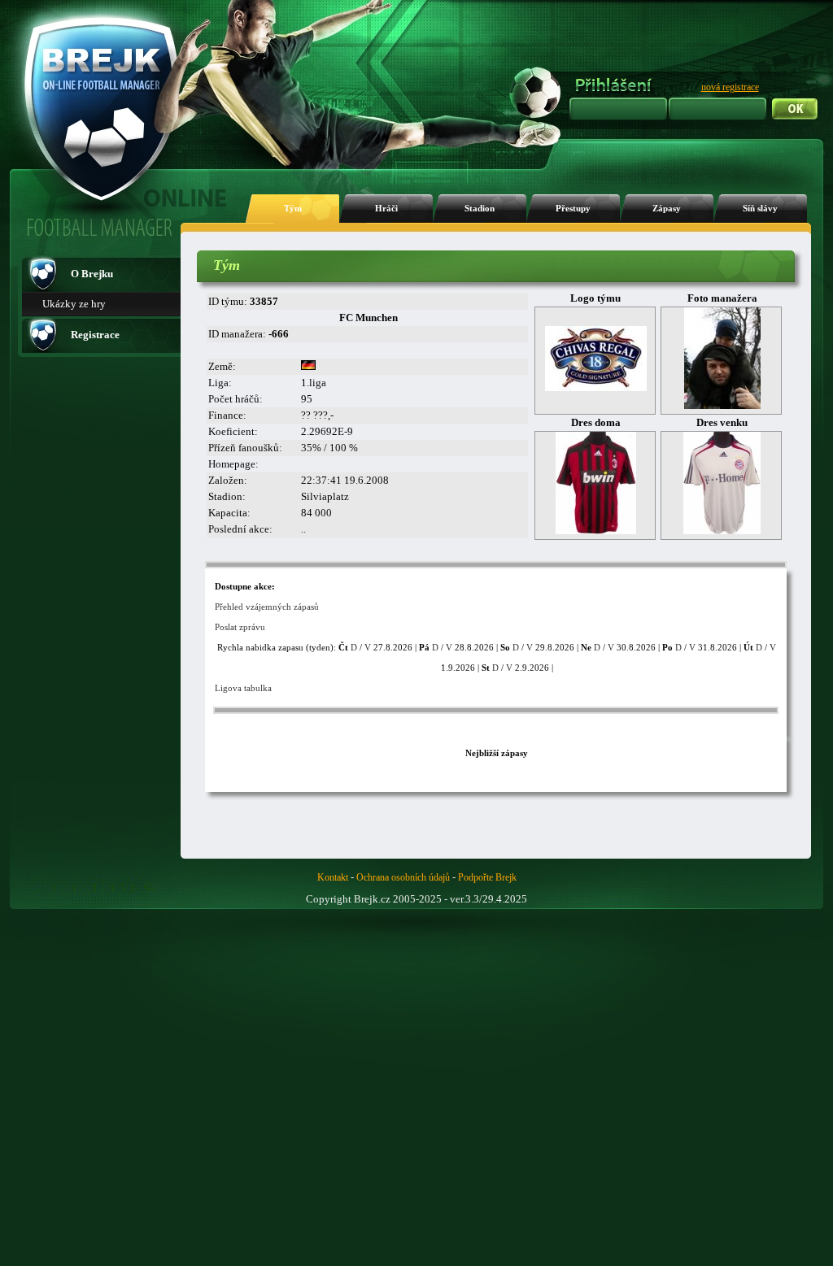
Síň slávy (760, 208)
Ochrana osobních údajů (403, 877)
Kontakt (332, 877)
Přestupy (573, 208)
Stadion (479, 208)
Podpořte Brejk (487, 877)
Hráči (386, 208)
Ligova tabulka (243, 688)
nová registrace (730, 87)
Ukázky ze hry (74, 304)
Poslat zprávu (240, 627)
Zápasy (666, 208)
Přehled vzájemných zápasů (267, 606)
